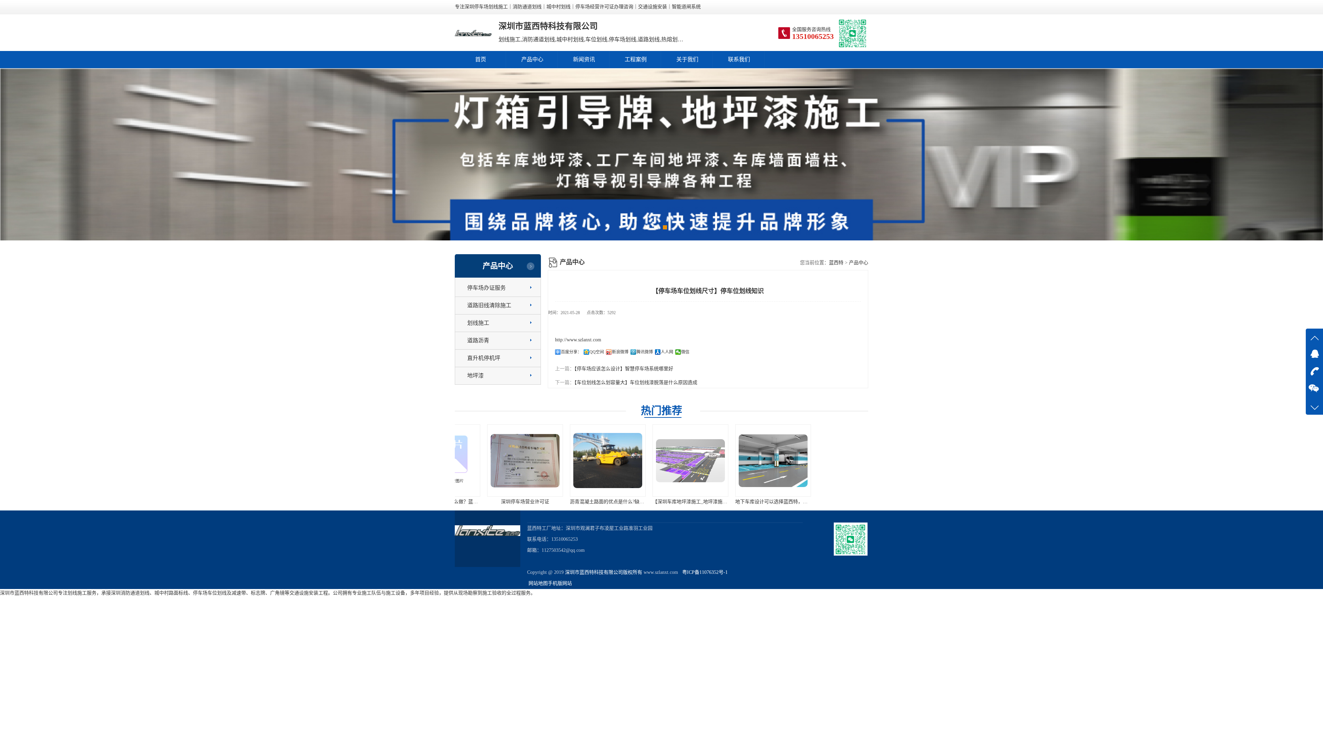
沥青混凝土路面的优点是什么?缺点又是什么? (506, 501)
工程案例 (636, 59)
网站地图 (538, 583)
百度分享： (571, 352)
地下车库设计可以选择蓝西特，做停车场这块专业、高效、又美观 (693, 501)
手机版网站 (560, 583)
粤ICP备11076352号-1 (703, 572)
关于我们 (687, 59)
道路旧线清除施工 (489, 305)
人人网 (667, 352)
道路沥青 (478, 340)
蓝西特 (836, 262)
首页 (480, 59)
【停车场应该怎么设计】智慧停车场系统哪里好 (623, 368)
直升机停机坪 (483, 358)
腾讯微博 (644, 352)
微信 (685, 352)
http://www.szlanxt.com (578, 339)
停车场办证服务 (486, 288)
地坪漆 (475, 376)
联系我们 (739, 59)
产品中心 (532, 59)
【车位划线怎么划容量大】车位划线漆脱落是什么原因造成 (635, 382)
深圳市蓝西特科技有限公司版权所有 (603, 572)
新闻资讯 (584, 59)
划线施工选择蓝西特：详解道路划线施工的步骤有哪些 (764, 501)
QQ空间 (596, 352)
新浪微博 (620, 352)
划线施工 (478, 323)
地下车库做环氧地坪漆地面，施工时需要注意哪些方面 (847, 501)
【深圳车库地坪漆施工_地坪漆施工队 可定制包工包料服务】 (605, 501)
